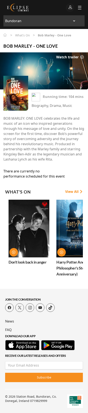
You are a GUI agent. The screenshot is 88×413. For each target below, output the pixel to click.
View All (72, 191)
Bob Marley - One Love (30, 46)
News (9, 321)
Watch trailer (67, 57)
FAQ (8, 329)
